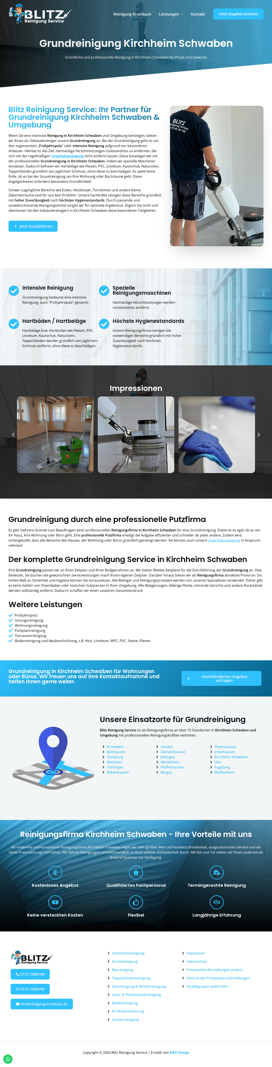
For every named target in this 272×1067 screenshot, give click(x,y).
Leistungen (169, 14)
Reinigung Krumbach (132, 14)
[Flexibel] (136, 902)
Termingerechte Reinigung (217, 885)
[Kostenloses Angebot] (55, 872)
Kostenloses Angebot (55, 885)
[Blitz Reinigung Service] (40, 13)
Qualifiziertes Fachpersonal (136, 885)
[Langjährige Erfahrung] (217, 902)
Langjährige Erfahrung (217, 915)
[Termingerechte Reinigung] (217, 872)
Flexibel (136, 915)
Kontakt (198, 14)
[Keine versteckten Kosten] (55, 902)
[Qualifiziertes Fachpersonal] (136, 872)
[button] (238, 14)
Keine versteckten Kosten (55, 915)
